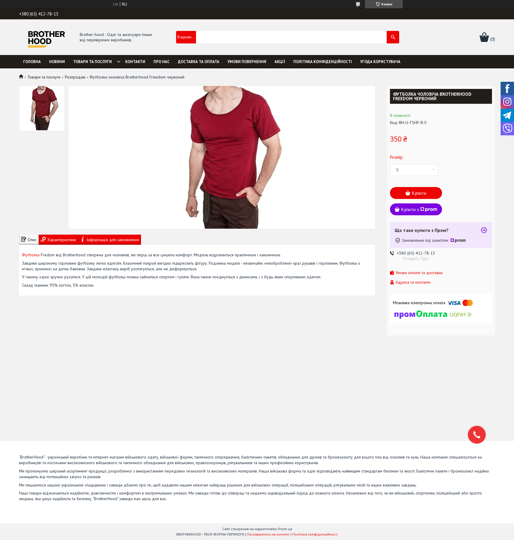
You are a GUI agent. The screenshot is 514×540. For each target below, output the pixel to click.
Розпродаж (75, 77)
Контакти (135, 61)
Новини (57, 61)
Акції (280, 61)
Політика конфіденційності (322, 61)
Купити (419, 193)
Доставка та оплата (198, 61)
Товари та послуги (92, 61)
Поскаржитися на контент (268, 534)
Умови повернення (247, 61)
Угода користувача (380, 61)
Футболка (31, 255)
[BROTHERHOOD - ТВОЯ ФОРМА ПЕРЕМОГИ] (46, 38)
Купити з (410, 209)
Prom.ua (285, 529)
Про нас (161, 61)
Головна (32, 61)
